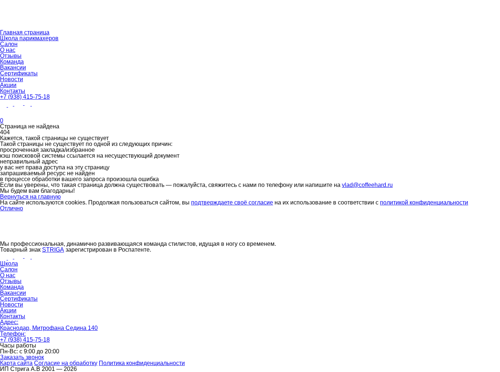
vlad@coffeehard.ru (367, 185)
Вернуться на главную (30, 196)
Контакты (12, 91)
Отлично (11, 208)
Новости (11, 79)
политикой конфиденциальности (424, 202)
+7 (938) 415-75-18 (25, 97)
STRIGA (53, 250)
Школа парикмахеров (29, 38)
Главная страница (24, 32)
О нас (7, 50)
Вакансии (13, 67)
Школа (9, 263)
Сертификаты (19, 73)
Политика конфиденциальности (142, 363)
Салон (9, 44)
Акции (8, 85)
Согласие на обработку (65, 363)
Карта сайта (16, 363)
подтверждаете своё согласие (232, 202)
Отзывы (11, 56)
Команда (12, 62)
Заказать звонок (22, 357)
